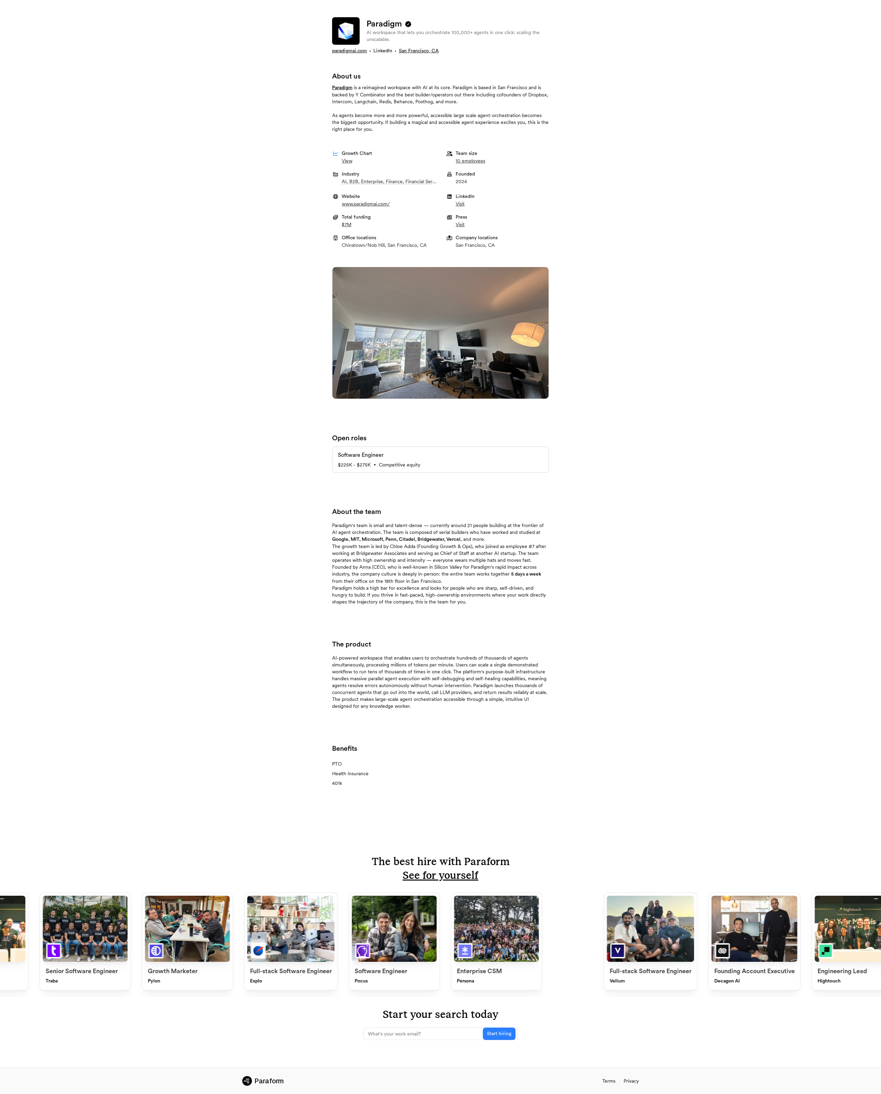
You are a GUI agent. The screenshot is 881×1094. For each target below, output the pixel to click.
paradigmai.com (349, 51)
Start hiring (499, 1033)
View (347, 161)
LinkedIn (382, 51)
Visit (460, 204)
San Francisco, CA (419, 51)
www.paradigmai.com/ (366, 204)
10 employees (470, 161)
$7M (346, 224)
